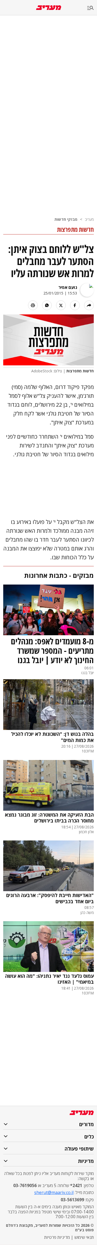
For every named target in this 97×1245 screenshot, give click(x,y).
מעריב (89, 219)
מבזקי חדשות (65, 219)
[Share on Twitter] (61, 305)
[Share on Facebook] (75, 305)
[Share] (89, 305)
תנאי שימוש (84, 1237)
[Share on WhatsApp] (47, 305)
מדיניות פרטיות (57, 1237)
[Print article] (33, 305)
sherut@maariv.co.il (54, 1192)
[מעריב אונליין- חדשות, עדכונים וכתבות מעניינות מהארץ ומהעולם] (49, 7)
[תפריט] (92, 8)
